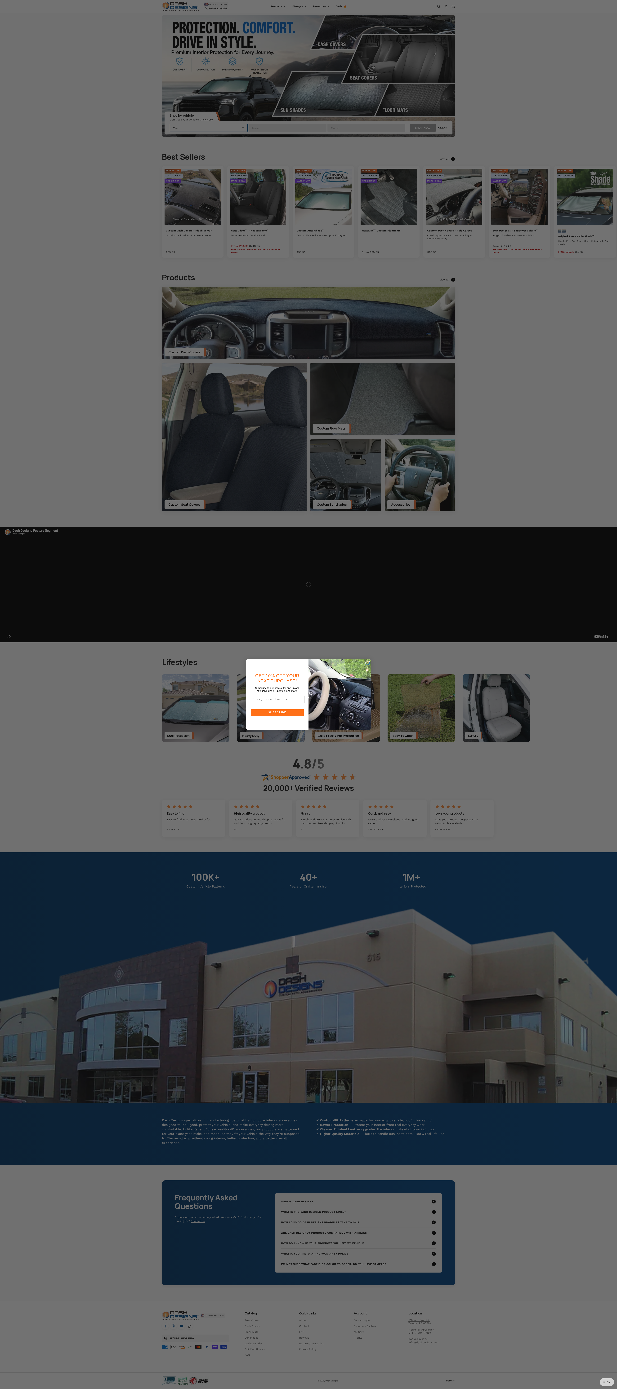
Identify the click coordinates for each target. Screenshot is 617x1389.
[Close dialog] (368, 663)
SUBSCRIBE (277, 712)
